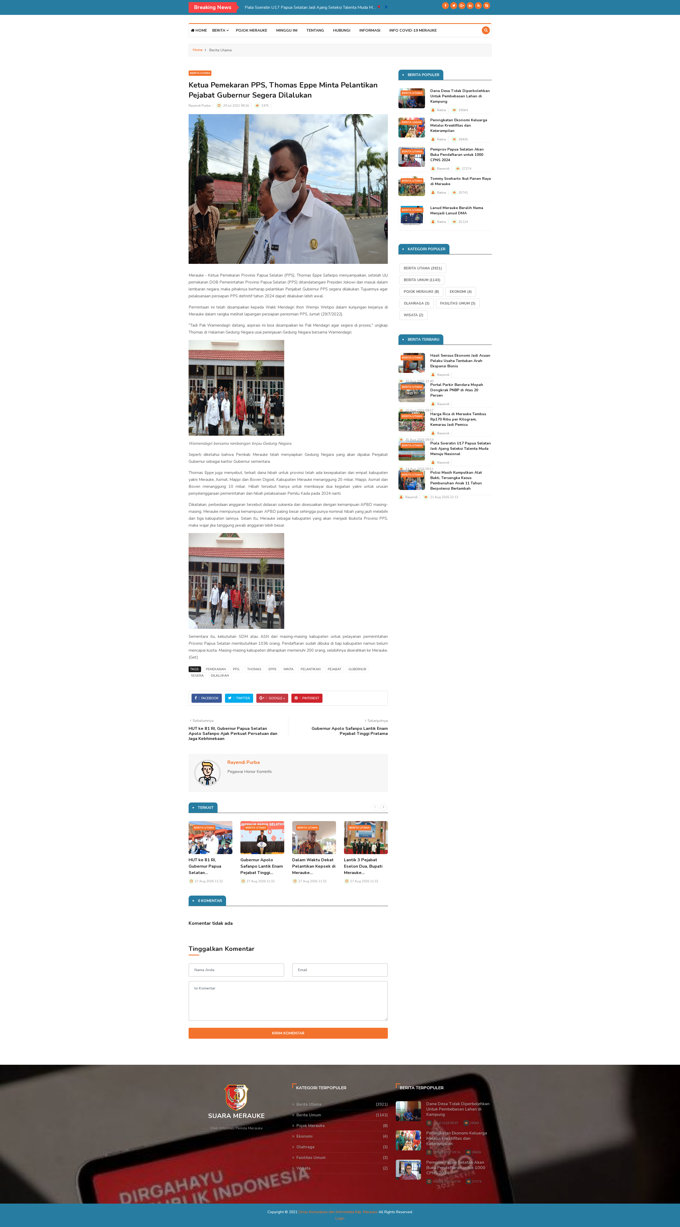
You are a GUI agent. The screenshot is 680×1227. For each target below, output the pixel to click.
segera (197, 675)
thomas (254, 669)
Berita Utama (200, 73)
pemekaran (216, 669)
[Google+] (461, 5)
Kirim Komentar (288, 1033)
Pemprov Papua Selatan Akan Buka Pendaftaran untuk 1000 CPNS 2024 (457, 155)
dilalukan (220, 675)
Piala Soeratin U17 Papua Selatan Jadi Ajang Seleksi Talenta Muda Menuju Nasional (460, 448)
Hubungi (341, 30)
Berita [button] (219, 30)
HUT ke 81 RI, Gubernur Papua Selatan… (205, 866)
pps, (236, 669)
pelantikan (311, 669)
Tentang (315, 30)
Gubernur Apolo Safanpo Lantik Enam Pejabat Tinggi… (261, 866)
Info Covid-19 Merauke (413, 30)
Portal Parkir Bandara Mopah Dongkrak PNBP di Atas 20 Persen (456, 390)
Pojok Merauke (251, 30)
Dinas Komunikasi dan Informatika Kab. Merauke (338, 1211)
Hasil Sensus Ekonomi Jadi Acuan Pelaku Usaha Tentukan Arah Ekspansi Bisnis (460, 361)
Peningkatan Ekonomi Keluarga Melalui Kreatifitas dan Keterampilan (458, 125)
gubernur (357, 669)
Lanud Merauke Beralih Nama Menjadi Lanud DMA (456, 210)
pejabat (334, 669)
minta (289, 669)
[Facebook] (445, 5)
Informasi (369, 30)
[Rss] (478, 5)
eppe (273, 669)
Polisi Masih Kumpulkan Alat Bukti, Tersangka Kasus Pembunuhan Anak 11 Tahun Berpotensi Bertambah (311, 7)
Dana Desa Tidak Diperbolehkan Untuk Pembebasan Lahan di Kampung (460, 96)
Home (200, 30)
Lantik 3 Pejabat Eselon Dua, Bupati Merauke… (363, 866)
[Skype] (486, 5)
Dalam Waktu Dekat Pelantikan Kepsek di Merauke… (313, 866)
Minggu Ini (287, 30)
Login (340, 1218)
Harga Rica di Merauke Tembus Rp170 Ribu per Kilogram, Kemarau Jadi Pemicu (458, 419)
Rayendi (443, 169)
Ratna (441, 110)
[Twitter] (453, 5)
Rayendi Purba (200, 105)
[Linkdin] (470, 5)
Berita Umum (411, 122)
